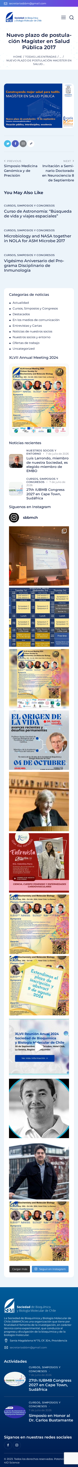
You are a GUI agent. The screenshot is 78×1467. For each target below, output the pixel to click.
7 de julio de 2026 (57, 453)
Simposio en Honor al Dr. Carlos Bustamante (51, 1418)
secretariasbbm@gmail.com (28, 1347)
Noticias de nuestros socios (32, 331)
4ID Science (12, 1462)
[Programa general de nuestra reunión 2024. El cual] (39, 617)
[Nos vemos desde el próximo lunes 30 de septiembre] (39, 678)
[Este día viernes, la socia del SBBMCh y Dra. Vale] (39, 863)
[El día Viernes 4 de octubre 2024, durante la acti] (39, 740)
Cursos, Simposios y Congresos (29, 205)
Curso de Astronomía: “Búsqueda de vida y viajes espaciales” (38, 213)
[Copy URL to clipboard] (30, 143)
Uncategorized (24, 348)
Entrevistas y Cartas (27, 325)
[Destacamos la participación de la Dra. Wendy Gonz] (39, 556)
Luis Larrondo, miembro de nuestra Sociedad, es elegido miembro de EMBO (47, 464)
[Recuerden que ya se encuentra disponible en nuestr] (39, 1047)
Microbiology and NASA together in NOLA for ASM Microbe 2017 (37, 238)
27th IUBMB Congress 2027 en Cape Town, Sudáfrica (45, 494)
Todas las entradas (40, 56)
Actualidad (21, 303)
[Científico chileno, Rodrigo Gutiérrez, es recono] (39, 1169)
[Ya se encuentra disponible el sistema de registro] (39, 1231)
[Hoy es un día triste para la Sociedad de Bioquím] (39, 1108)
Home (17, 56)
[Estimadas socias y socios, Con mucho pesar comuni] (39, 801)
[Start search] (71, 17)
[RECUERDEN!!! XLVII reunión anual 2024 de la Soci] (39, 924)
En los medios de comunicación (36, 320)
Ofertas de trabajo (26, 343)
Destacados (21, 314)
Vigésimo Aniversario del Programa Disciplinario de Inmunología (34, 265)
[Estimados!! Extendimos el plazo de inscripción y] (39, 985)
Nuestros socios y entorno (31, 337)
